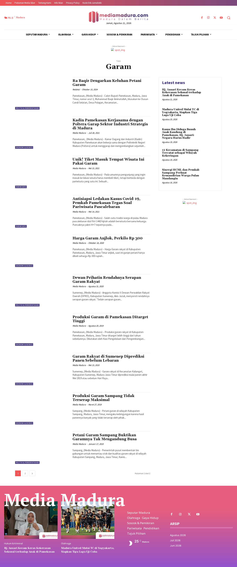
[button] (229, 18)
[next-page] (32, 473)
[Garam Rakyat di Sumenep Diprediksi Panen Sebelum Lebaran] (42, 369)
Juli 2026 (175, 540)
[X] (215, 17)
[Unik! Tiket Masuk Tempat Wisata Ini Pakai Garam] (42, 172)
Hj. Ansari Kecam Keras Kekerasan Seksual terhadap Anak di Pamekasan (181, 92)
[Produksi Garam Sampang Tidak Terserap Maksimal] (42, 408)
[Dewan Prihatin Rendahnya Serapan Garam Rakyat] (42, 290)
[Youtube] (221, 17)
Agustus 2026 (178, 535)
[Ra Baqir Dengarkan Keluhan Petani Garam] (42, 93)
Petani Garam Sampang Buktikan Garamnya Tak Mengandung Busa (105, 437)
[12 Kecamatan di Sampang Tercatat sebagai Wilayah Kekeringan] (211, 155)
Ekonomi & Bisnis (24, 147)
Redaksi (76, 89)
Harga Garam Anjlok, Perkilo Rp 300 (108, 238)
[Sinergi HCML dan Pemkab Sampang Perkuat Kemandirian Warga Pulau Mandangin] (211, 175)
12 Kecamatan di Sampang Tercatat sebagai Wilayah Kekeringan (180, 152)
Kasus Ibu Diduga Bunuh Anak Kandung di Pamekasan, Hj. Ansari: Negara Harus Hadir (179, 134)
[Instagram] (208, 17)
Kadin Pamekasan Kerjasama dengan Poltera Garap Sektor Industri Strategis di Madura (110, 124)
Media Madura (79, 132)
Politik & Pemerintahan (27, 108)
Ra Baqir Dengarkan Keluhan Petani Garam (107, 83)
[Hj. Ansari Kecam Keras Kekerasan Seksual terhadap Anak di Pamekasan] (211, 95)
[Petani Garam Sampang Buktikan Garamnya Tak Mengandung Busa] (42, 447)
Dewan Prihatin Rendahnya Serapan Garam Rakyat (107, 280)
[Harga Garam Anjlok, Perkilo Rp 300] (42, 251)
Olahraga (66, 543)
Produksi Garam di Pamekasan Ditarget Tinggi (110, 319)
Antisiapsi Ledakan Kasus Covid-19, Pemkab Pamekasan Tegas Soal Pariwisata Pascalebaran (106, 203)
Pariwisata (21, 187)
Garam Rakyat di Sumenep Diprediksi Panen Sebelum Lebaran (108, 358)
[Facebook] (202, 17)
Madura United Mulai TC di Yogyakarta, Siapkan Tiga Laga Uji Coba (180, 112)
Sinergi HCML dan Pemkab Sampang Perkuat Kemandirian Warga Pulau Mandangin (180, 174)
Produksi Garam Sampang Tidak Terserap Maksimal (103, 398)
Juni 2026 (175, 545)
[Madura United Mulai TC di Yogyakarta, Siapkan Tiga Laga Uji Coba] (211, 114)
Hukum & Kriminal (13, 543)
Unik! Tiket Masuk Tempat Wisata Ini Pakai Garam (108, 161)
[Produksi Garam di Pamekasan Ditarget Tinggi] (42, 329)
